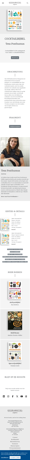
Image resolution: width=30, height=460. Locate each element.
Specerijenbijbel (15, 363)
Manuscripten (15, 446)
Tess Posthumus (10, 170)
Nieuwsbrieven (15, 441)
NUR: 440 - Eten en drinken (15, 254)
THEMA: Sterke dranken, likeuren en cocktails (15, 256)
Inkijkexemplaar (15, 126)
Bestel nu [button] (15, 57)
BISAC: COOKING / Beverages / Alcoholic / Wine (15, 261)
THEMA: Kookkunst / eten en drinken (15, 259)
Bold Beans (15, 333)
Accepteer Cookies (15, 457)
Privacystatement (15, 448)
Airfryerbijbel (15, 302)
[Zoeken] (27, 3)
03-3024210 (15, 434)
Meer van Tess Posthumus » (9, 196)
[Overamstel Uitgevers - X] (17, 396)
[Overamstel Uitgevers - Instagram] (8, 396)
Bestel (14, 229)
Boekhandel (15, 439)
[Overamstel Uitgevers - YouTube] (22, 396)
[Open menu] (3, 3)
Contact (15, 437)
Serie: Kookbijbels (15, 251)
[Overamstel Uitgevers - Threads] (26, 396)
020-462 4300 (15, 426)
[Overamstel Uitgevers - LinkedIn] (4, 396)
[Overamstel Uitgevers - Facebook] (13, 396)
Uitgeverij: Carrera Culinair (14, 249)
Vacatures (15, 443)
